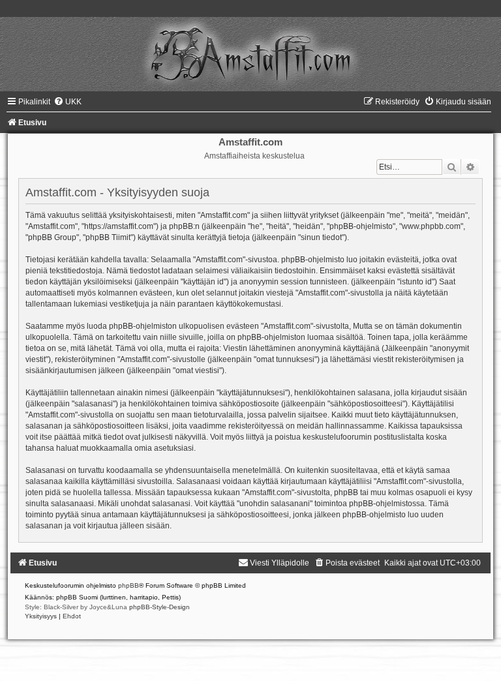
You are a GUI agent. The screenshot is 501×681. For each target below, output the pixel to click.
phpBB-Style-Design (159, 607)
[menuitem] (67, 101)
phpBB (128, 585)
